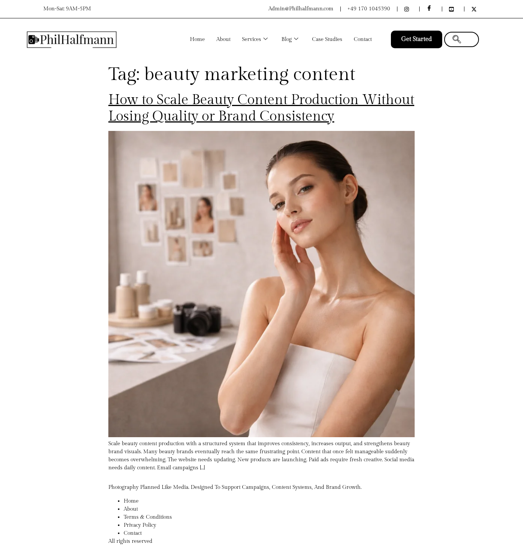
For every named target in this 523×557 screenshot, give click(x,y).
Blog (286, 39)
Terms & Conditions (148, 517)
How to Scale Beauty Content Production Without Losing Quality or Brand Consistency (261, 108)
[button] (461, 39)
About (223, 39)
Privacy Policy (140, 525)
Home (197, 39)
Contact (363, 39)
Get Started (416, 39)
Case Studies (327, 39)
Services (251, 39)
